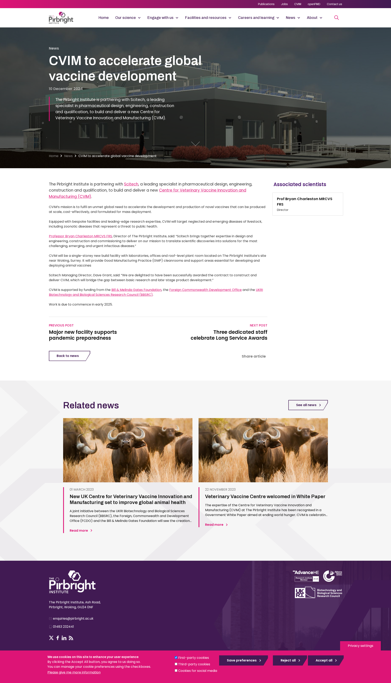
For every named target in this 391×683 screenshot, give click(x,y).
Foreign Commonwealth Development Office (205, 289)
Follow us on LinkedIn (64, 638)
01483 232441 (63, 626)
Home (104, 18)
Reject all (288, 660)
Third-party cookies (194, 664)
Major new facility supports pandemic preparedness (83, 335)
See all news (306, 405)
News (290, 18)
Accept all (324, 660)
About (312, 18)
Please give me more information (74, 672)
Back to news (68, 355)
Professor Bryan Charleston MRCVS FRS (80, 236)
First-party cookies (193, 657)
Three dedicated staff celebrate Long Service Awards (229, 335)
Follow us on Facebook (57, 638)
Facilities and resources (205, 18)
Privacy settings (360, 645)
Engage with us (160, 18)
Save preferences (242, 660)
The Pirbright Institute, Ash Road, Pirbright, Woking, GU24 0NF (75, 604)
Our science (125, 18)
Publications (266, 4)
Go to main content (195, 144)
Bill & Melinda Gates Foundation (136, 289)
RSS (71, 638)
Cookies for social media (197, 670)
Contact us (334, 4)
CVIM (297, 4)
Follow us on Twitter (51, 638)
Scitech (131, 184)
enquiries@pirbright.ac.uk (73, 618)
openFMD (314, 4)
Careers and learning (256, 18)
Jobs (284, 4)
